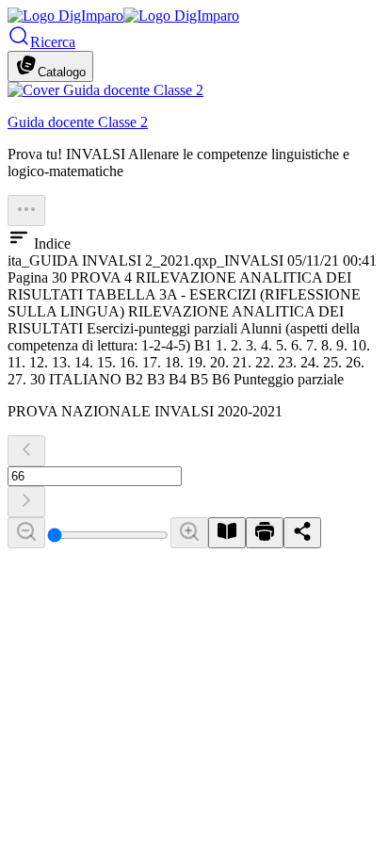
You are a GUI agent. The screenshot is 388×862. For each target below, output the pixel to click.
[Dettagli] (26, 210)
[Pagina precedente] (26, 450)
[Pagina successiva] (26, 501)
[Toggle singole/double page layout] (227, 532)
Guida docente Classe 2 (78, 122)
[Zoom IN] (189, 532)
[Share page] (302, 532)
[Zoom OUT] (26, 532)
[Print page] (264, 532)
